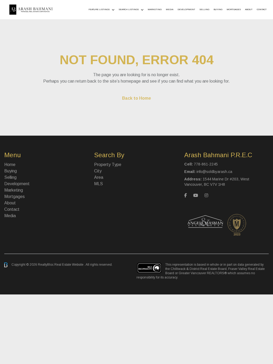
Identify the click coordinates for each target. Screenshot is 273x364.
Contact (262, 9)
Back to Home (136, 98)
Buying (218, 9)
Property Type (107, 164)
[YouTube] (195, 195)
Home (9, 164)
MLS (98, 183)
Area (98, 177)
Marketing (155, 9)
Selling (204, 9)
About (248, 9)
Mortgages (234, 9)
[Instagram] (206, 195)
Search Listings (129, 9)
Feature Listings (99, 9)
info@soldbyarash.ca (214, 171)
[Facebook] (185, 195)
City (98, 171)
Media (169, 9)
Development (186, 9)
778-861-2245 (206, 164)
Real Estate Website (69, 264)
